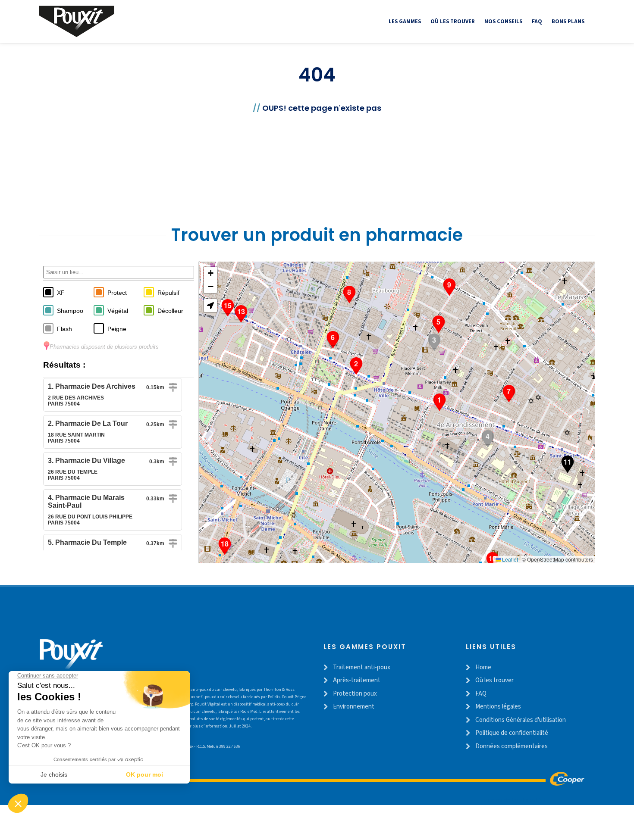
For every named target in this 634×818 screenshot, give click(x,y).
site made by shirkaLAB (515, 800)
